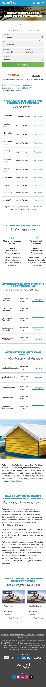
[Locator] (41, 36)
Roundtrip (18, 30)
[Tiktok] (31, 677)
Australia (26, 85)
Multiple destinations (34, 30)
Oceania (16, 85)
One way (7, 30)
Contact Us (5, 635)
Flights (7, 85)
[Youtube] (22, 677)
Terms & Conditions (28, 635)
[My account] (38, 3)
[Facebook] (14, 677)
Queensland (7, 88)
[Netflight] (9, 3)
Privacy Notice (15, 635)
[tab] (23, 24)
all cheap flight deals (16, 481)
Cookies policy (23, 637)
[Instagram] (18, 677)
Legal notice (40, 635)
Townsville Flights (21, 88)
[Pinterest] (26, 677)
